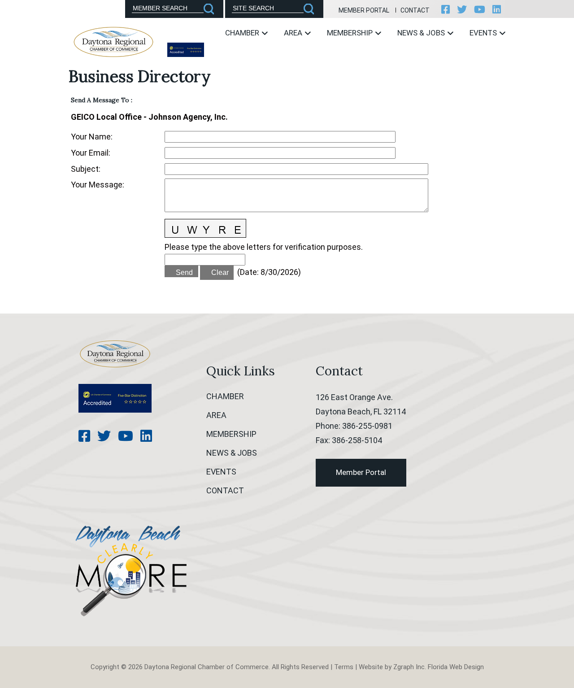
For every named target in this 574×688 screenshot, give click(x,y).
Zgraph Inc (409, 667)
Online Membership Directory (343, 63)
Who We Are (231, 59)
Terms (343, 667)
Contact (415, 10)
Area (294, 32)
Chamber (243, 32)
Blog (391, 59)
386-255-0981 (367, 426)
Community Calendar (488, 59)
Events (484, 32)
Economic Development (307, 59)
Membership (350, 32)
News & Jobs (422, 32)
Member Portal (364, 10)
